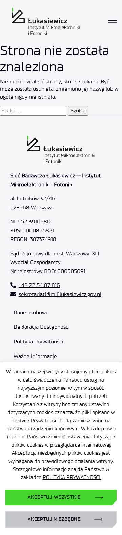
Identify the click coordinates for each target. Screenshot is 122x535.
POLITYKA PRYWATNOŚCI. (72, 477)
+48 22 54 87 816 (39, 285)
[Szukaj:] (33, 110)
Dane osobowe (31, 312)
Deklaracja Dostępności (42, 327)
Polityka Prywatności (38, 341)
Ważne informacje (35, 356)
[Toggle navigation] (112, 21)
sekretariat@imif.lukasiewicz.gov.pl (60, 294)
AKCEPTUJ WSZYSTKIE (54, 497)
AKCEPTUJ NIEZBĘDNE (54, 519)
